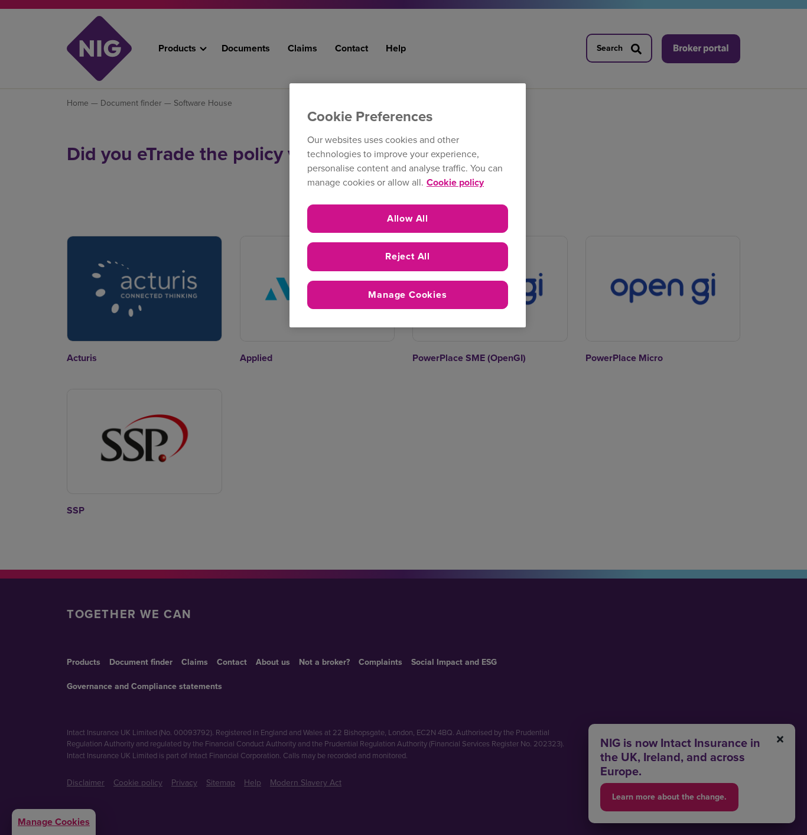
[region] (407, 205)
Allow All (407, 218)
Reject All (407, 256)
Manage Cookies (407, 294)
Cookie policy (455, 182)
